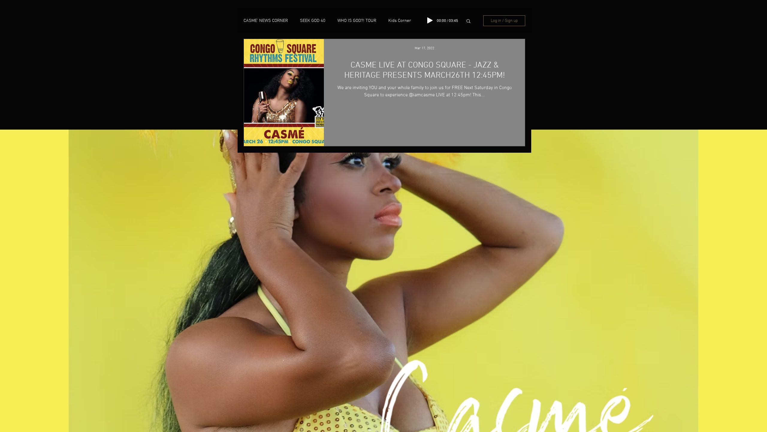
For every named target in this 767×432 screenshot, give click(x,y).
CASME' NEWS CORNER (266, 20)
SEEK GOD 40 (312, 20)
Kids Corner (399, 20)
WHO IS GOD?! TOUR (356, 20)
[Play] (430, 20)
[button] (468, 21)
